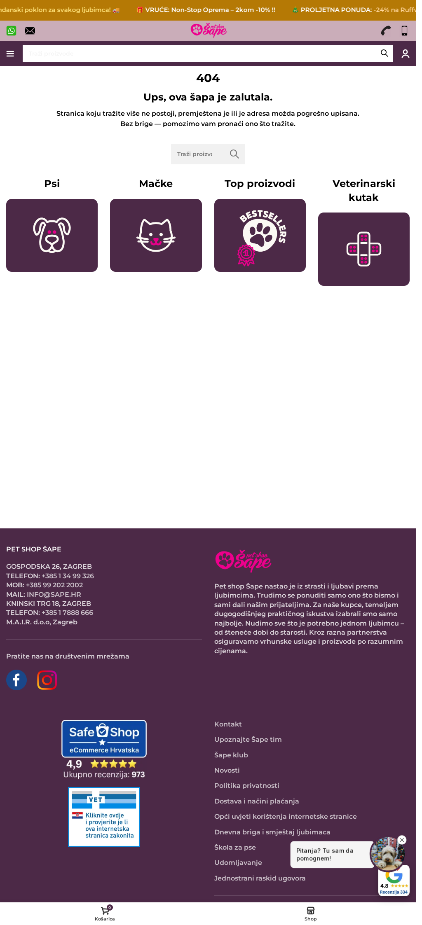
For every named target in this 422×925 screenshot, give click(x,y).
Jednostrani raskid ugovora (260, 878)
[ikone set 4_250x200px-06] (364, 249)
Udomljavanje (238, 863)
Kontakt (228, 724)
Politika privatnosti (246, 786)
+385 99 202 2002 (54, 585)
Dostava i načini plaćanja (256, 801)
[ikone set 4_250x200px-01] (52, 235)
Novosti (227, 770)
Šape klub (231, 755)
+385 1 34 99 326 (68, 576)
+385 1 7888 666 (67, 613)
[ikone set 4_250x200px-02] (156, 235)
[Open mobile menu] (10, 53)
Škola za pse (235, 847)
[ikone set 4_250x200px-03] (260, 235)
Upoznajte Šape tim (248, 739)
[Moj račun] (405, 53)
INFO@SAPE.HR (54, 594)
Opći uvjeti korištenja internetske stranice (285, 816)
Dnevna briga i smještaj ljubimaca (272, 832)
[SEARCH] (384, 53)
